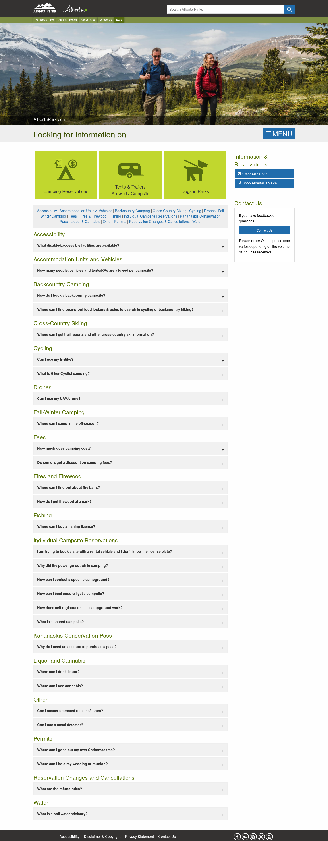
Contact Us (106, 19)
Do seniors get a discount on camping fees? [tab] (74, 462)
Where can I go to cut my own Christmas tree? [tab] (76, 749)
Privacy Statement (139, 836)
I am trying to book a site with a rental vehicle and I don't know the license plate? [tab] (104, 551)
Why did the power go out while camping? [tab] (72, 565)
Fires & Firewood (93, 216)
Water (196, 221)
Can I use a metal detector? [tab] (60, 724)
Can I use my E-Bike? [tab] (55, 359)
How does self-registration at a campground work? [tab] (80, 607)
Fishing (115, 216)
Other (107, 221)
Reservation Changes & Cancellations (159, 221)
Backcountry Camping (132, 210)
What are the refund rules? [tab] (59, 788)
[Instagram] (253, 835)
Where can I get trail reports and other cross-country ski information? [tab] (95, 334)
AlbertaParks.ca (68, 19)
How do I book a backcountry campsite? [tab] (71, 295)
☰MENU (279, 133)
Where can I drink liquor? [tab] (58, 671)
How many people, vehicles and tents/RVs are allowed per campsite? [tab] (95, 270)
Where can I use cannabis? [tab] (60, 685)
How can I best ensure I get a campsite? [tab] (70, 593)
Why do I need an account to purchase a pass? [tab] (77, 646)
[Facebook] (237, 835)
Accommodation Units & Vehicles (86, 210)
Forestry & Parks (45, 19)
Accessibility (47, 210)
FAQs (119, 19)
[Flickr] (245, 835)
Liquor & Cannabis (85, 221)
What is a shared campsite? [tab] (60, 621)
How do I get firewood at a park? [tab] (64, 501)
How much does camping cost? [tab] (64, 448)
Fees (73, 216)
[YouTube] (269, 835)
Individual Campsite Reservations (150, 216)
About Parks (88, 19)
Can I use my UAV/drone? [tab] (59, 398)
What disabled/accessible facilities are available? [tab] (78, 245)
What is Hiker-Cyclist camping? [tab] (63, 373)
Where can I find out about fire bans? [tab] (68, 487)
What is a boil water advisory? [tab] (62, 813)
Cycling (195, 210)
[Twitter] (261, 835)
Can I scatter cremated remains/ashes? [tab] (70, 710)
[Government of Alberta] (74, 7)
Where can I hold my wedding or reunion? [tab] (72, 763)
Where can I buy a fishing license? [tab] (66, 526)
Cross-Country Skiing (170, 210)
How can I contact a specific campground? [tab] (73, 579)
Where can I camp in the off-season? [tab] (68, 423)
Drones (210, 210)
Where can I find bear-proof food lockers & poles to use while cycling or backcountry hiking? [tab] (115, 309)
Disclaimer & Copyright (102, 836)
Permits (120, 221)
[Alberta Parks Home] (47, 7)
